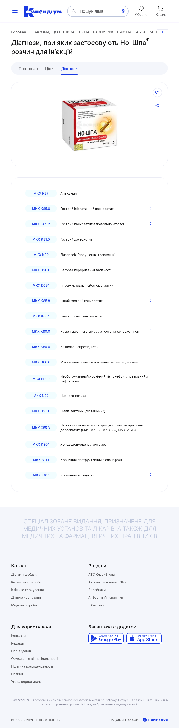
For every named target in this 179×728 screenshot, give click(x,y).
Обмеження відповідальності (34, 659)
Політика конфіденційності (32, 666)
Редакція (18, 643)
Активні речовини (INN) (107, 582)
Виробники (97, 590)
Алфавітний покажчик (105, 597)
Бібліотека (96, 605)
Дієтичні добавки (24, 574)
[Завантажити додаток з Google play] (106, 638)
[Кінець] (162, 32)
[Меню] (15, 11)
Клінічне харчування (27, 590)
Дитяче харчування (27, 597)
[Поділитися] (157, 105)
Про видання (21, 651)
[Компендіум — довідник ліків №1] (43, 11)
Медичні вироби (24, 605)
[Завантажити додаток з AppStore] (144, 638)
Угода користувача (26, 682)
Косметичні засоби (26, 582)
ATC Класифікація (102, 574)
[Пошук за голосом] (123, 11)
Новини (17, 674)
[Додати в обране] (157, 92)
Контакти (18, 636)
